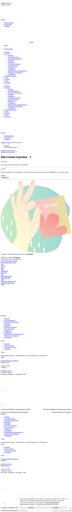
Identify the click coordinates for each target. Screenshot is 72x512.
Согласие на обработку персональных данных (15, 409)
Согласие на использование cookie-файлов (14, 412)
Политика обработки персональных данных (57, 409)
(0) (31, 42)
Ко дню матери (13, 66)
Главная (7, 52)
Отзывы (7, 79)
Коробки (11, 60)
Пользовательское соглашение (61, 412)
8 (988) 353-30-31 (6, 3)
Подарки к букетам (14, 64)
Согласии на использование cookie (47, 504)
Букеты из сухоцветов (15, 72)
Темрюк (7, 26)
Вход (6, 45)
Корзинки (11, 62)
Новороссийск (9, 23)
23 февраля (11, 74)
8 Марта (10, 55)
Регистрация (8, 49)
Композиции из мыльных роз (17, 71)
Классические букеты (15, 59)
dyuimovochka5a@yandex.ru (9, 360)
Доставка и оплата (10, 76)
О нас (6, 77)
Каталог (7, 54)
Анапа (3, 19)
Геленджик (8, 24)
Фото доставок (9, 345)
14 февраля (11, 69)
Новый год (11, 67)
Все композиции (13, 57)
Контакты (7, 83)
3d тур (6, 81)
